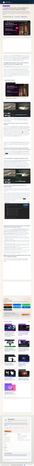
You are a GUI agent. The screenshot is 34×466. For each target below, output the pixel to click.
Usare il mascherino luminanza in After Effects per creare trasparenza (9, 364)
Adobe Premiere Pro (8, 324)
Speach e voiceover (20, 438)
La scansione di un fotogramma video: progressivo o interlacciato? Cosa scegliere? (15, 98)
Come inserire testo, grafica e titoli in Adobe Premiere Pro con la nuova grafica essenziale (23, 334)
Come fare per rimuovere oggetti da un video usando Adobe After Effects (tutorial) (23, 378)
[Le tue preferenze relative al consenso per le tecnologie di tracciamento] (30, 464)
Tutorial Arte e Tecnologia (9, 340)
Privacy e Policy (6, 450)
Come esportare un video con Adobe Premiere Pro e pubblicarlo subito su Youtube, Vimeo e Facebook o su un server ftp (10, 334)
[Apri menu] (30, 2)
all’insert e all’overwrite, (17, 152)
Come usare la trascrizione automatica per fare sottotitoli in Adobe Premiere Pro (10, 393)
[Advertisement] (17, 45)
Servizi (10, 460)
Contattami (5, 445)
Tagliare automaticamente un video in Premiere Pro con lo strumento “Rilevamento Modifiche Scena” (23, 350)
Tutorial (8, 460)
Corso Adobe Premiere (7, 437)
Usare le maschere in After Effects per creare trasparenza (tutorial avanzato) (23, 365)
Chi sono (5, 444)
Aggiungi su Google (26, 314)
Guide (4, 442)
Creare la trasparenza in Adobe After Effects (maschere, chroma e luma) (10, 378)
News (4, 435)
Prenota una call (7, 431)
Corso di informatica (7, 441)
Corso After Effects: (7, 438)
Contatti (5, 449)
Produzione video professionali (22, 435)
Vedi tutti (29, 321)
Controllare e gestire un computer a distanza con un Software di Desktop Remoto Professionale (10, 350)
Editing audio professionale (21, 437)
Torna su (5, 460)
